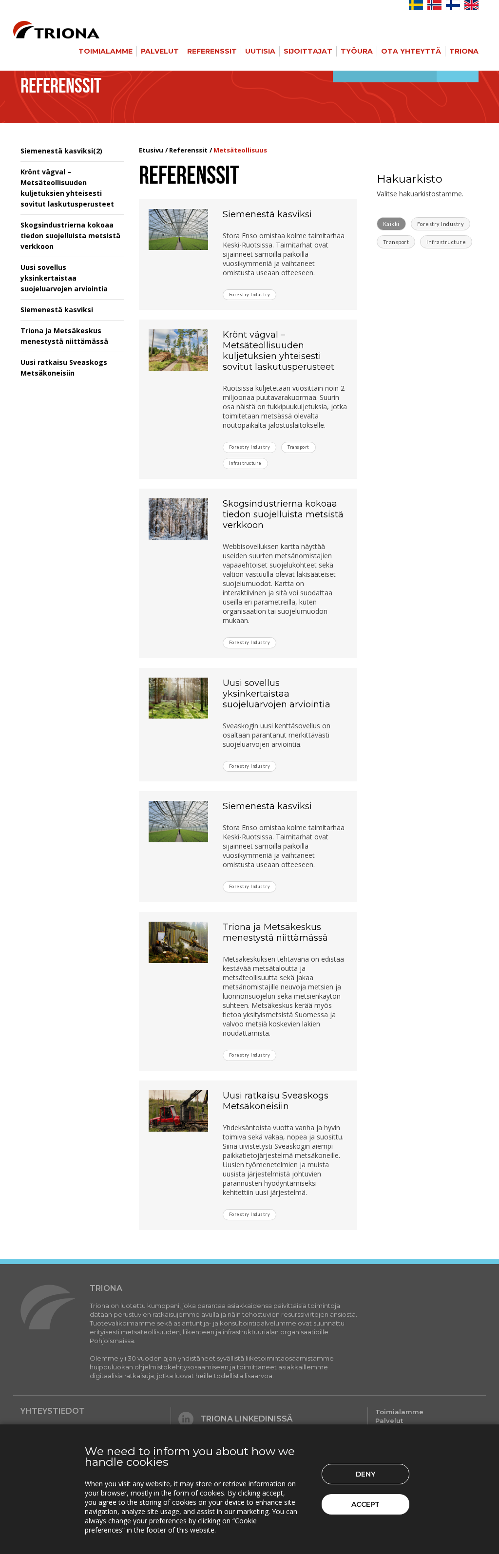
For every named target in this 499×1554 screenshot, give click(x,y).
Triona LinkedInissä (246, 1418)
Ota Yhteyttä (411, 51)
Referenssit (212, 51)
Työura (357, 51)
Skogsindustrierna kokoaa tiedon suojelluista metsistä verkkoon (70, 235)
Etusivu (151, 150)
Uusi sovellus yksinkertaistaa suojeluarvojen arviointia (64, 278)
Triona (464, 51)
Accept (365, 1504)
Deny (365, 1474)
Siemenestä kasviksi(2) (61, 150)
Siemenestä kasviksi (56, 309)
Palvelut (160, 51)
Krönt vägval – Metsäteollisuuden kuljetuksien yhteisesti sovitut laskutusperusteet (278, 350)
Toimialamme (105, 51)
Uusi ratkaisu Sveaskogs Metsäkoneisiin (275, 1101)
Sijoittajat (308, 51)
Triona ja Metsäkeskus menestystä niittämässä (275, 932)
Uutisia (260, 51)
